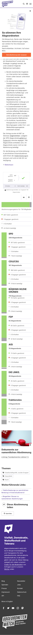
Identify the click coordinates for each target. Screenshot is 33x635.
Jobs (19, 585)
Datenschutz (21, 592)
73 (17, 353)
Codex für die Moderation (13, 564)
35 (17, 381)
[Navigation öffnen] (30, 4)
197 (18, 242)
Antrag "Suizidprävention (15, 457)
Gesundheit (8, 476)
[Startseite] (7, 3)
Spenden (5, 585)
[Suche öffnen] (24, 4)
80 (17, 326)
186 (18, 270)
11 (16, 283)
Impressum (6, 592)
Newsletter (21, 581)
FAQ (18, 596)
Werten (7, 569)
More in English (7, 601)
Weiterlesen (8, 165)
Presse (4, 588)
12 (17, 339)
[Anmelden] (27, 4)
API (3, 596)
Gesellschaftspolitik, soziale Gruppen (17, 472)
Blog (3, 581)
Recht (7, 480)
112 (17, 298)
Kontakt (20, 588)
